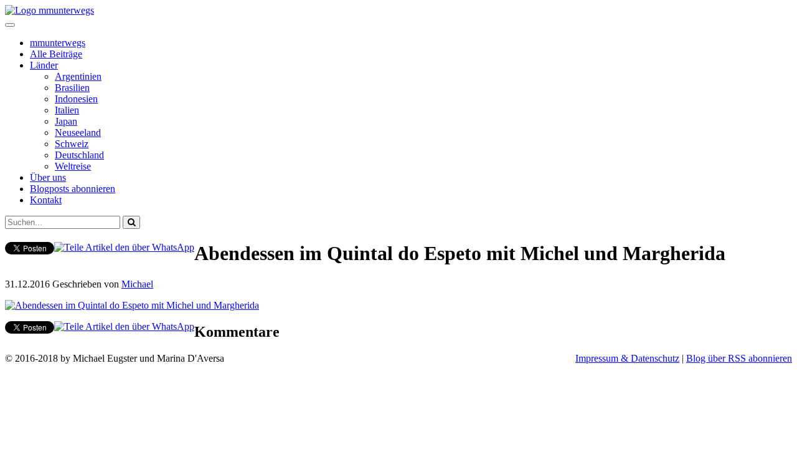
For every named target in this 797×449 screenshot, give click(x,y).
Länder (44, 65)
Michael (137, 284)
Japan (66, 121)
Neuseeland (78, 132)
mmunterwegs (57, 42)
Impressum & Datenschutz (627, 358)
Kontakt (46, 200)
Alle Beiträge (56, 54)
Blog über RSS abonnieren (739, 358)
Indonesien (76, 99)
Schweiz (71, 143)
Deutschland (79, 155)
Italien (67, 110)
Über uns (48, 177)
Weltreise (73, 166)
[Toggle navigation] (10, 25)
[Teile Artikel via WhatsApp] (124, 247)
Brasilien (72, 87)
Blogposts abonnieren (72, 188)
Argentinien (78, 76)
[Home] (49, 10)
